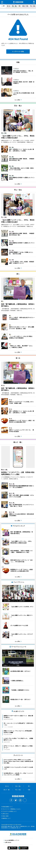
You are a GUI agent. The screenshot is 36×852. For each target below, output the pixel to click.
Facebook (11, 800)
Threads (25, 800)
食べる (8, 6)
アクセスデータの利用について (9, 811)
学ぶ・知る (32, 6)
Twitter (15, 800)
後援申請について (6, 818)
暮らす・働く (26, 6)
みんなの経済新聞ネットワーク (18, 834)
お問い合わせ (5, 813)
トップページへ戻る (18, 51)
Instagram (20, 800)
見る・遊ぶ (14, 6)
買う (20, 6)
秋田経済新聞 (18, 2)
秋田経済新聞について (7, 806)
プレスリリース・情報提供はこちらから (11, 809)
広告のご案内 (5, 816)
